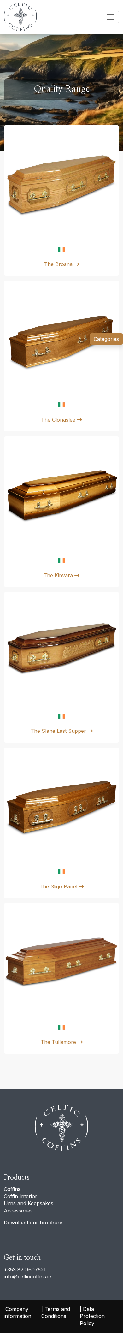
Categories (106, 339)
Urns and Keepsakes (28, 1203)
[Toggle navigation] (110, 17)
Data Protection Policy (93, 1316)
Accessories (18, 1210)
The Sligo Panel (59, 886)
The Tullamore (59, 1042)
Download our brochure (33, 1222)
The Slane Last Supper (59, 731)
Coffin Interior (20, 1196)
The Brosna (59, 264)
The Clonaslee (59, 420)
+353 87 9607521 (25, 1269)
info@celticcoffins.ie (27, 1276)
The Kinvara (59, 575)
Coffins (12, 1189)
